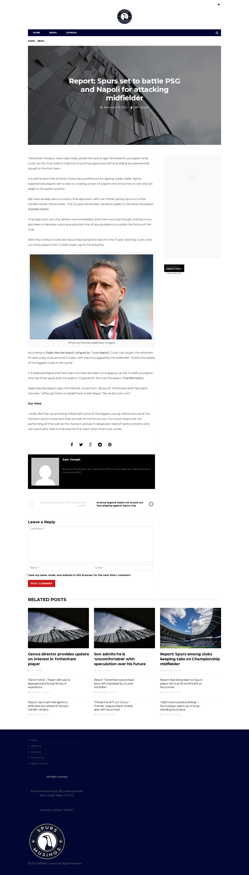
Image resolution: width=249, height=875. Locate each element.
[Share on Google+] (90, 444)
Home (36, 32)
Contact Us (37, 757)
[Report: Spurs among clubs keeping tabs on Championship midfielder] (190, 628)
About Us (35, 746)
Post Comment (42, 583)
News (53, 32)
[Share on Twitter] (81, 444)
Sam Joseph (141, 107)
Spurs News (172, 273)
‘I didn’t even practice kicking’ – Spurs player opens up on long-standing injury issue (180, 706)
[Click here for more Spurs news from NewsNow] (174, 268)
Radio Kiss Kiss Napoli (60, 352)
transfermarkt (38, 209)
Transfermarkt (133, 378)
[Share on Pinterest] (109, 444)
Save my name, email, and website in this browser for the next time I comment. (79, 575)
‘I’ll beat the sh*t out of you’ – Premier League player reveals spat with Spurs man (113, 706)
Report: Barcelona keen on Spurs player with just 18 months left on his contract (181, 683)
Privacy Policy (39, 763)
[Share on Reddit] (100, 444)
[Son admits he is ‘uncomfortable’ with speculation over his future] (124, 628)
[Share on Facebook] (72, 444)
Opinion (71, 32)
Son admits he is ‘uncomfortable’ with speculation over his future (120, 659)
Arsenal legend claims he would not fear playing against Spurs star (120, 504)
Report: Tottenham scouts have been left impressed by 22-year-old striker (114, 683)
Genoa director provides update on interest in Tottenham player (58, 659)
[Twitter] (219, 4)
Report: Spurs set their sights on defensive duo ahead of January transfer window (48, 706)
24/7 (179, 273)
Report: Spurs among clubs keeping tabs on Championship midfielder (190, 659)
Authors (35, 752)
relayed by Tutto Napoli (92, 352)
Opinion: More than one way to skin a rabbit (63, 504)
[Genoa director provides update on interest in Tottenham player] (58, 628)
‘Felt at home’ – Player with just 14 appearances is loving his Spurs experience (49, 683)
